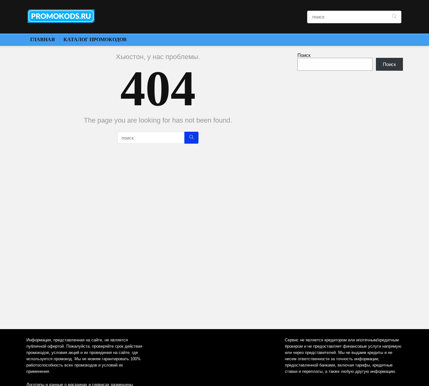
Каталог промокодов (95, 39)
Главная (42, 39)
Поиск (304, 55)
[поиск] (394, 17)
